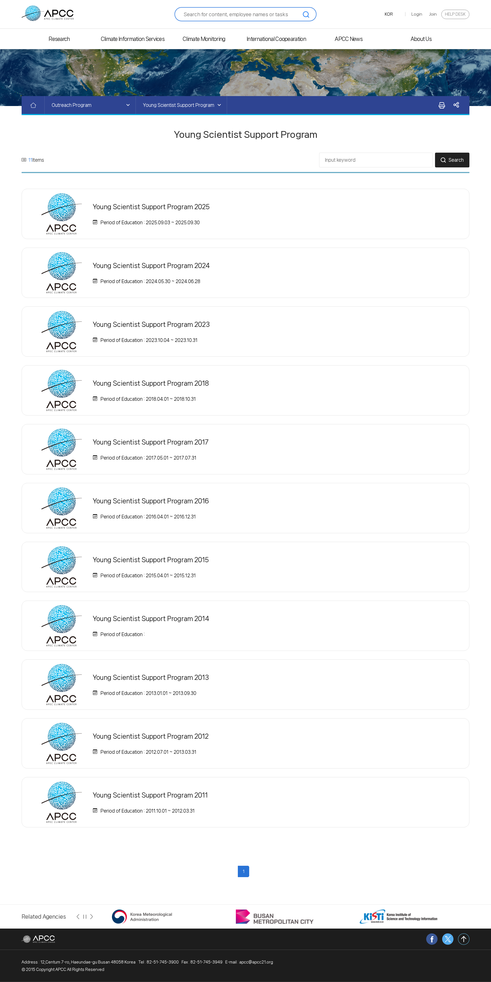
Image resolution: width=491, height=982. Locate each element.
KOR (389, 14)
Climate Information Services (132, 38)
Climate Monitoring (204, 38)
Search (456, 159)
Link (456, 105)
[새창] (142, 916)
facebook (432, 939)
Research (59, 38)
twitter (447, 939)
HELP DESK (455, 14)
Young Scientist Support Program (178, 105)
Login (416, 14)
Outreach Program (71, 105)
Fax (441, 105)
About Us (421, 38)
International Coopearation (276, 38)
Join (433, 14)
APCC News (349, 38)
